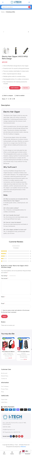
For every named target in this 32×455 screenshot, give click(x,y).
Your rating (4, 275)
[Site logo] (16, 2)
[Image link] (12, 417)
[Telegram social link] (14, 99)
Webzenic (23, 446)
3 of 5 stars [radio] (12, 275)
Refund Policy (4, 376)
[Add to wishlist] (12, 339)
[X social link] (8, 99)
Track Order (4, 399)
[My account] (29, 2)
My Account (4, 373)
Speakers (23, 353)
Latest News (4, 402)
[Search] (29, 7)
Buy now (26, 87)
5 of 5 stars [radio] (15, 275)
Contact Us (4, 378)
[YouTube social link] (19, 436)
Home (2, 12)
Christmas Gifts (10, 12)
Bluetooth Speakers (21, 354)
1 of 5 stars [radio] (10, 275)
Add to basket (14, 87)
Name (3, 296)
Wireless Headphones (8, 354)
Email (3, 303)
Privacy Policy (4, 389)
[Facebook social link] (6, 99)
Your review (4, 278)
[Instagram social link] (16, 436)
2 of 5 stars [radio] (11, 275)
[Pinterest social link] (10, 99)
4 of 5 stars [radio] (13, 275)
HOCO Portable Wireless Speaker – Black (24, 352)
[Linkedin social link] (12, 99)
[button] (3, 31)
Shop (2, 391)
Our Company (4, 386)
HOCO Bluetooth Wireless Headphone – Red (8, 352)
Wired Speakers (23, 356)
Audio (5, 353)
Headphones (10, 353)
